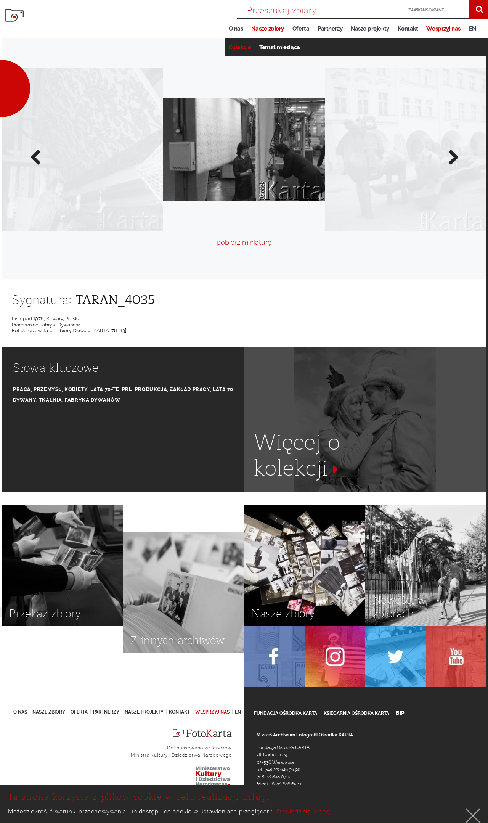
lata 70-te (104, 389)
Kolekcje (240, 47)
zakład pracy (190, 389)
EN (472, 28)
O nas (236, 28)
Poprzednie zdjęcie (34, 157)
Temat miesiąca (279, 47)
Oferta (300, 28)
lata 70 (223, 389)
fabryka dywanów (92, 400)
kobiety (75, 389)
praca (22, 389)
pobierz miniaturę (244, 242)
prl (127, 389)
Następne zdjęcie (453, 157)
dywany (24, 400)
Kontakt (408, 28)
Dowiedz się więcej (304, 811)
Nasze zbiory (267, 28)
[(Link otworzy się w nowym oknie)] (274, 656)
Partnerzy (330, 28)
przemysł (48, 389)
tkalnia (50, 400)
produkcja (151, 389)
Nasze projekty (370, 28)
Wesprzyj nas (443, 28)
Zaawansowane (426, 10)
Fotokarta (14, 15)
